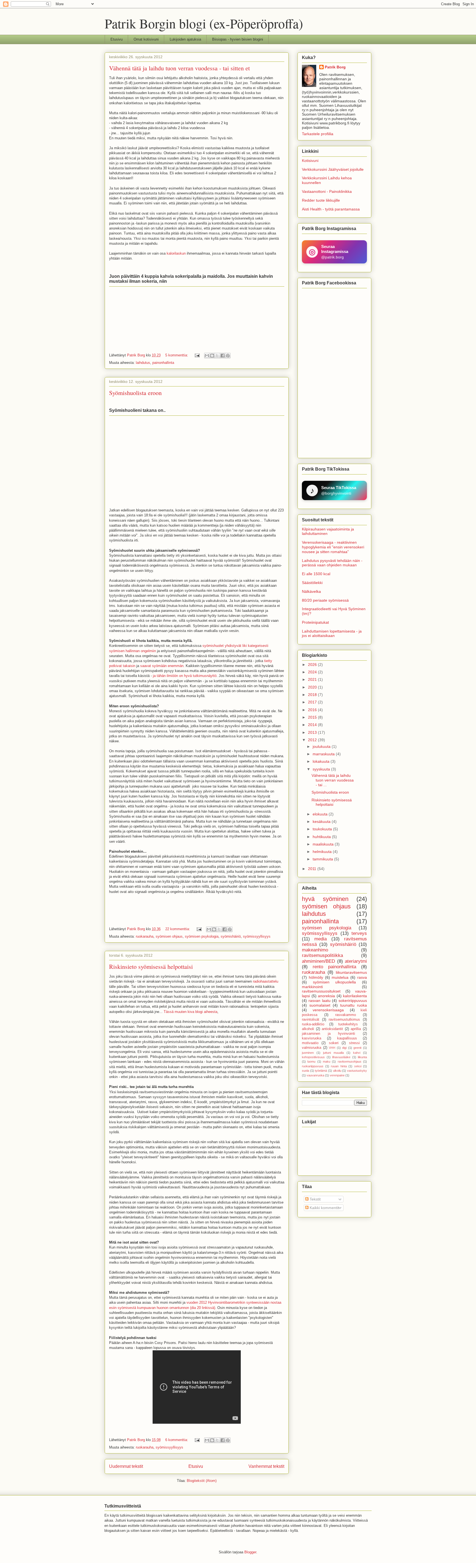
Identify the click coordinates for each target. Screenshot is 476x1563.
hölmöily (316, 977)
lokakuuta (322, 761)
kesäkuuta (322, 821)
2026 (313, 664)
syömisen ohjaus (169, 936)
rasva (362, 977)
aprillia (356, 1029)
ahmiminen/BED (318, 961)
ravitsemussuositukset (321, 991)
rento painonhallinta (334, 966)
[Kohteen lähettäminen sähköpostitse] (207, 355)
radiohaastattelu (265, 981)
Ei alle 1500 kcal (316, 574)
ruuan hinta (339, 1066)
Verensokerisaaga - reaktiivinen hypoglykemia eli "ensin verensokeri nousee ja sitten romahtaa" (333, 547)
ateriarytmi (356, 961)
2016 (313, 710)
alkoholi (308, 1029)
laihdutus (143, 363)
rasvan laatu (320, 1000)
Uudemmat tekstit (126, 1466)
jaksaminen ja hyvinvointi (328, 1034)
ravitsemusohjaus (349, 1061)
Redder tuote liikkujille (321, 200)
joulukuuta (322, 746)
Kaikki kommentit (324, 1207)
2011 (312, 868)
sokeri (334, 1043)
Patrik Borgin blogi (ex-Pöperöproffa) (204, 23)
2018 (313, 694)
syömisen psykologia (201, 936)
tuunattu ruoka (353, 1005)
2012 (313, 740)
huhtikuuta (322, 836)
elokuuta (321, 814)
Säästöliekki (312, 582)
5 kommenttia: (177, 355)
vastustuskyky (357, 1070)
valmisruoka (311, 1048)
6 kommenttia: (177, 1440)
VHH (332, 1047)
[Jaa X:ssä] (217, 355)
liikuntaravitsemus (351, 972)
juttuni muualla (333, 1052)
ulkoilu (337, 1070)
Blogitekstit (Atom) (202, 1481)
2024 (313, 672)
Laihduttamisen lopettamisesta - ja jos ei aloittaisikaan (332, 633)
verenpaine (337, 1075)
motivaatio (310, 1043)
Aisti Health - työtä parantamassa (331, 209)
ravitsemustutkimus (344, 1019)
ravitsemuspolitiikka (322, 955)
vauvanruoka (315, 1075)
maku (326, 1061)
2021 (313, 679)
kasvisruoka (311, 1038)
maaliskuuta (324, 844)
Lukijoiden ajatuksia (185, 39)
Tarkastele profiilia (317, 134)
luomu (311, 1061)
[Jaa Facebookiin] (222, 355)
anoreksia (326, 996)
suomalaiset (319, 1005)
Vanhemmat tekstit (266, 1466)
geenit (357, 1047)
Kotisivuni (310, 160)
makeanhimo (315, 950)
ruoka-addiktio (313, 1024)
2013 (313, 732)
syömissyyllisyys (257, 936)
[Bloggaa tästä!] (212, 355)
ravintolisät (310, 1019)
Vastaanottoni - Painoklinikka (327, 191)
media (320, 938)
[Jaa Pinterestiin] (228, 355)
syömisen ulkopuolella (334, 982)
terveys (359, 933)
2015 (313, 717)
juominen (308, 1052)
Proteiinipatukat (315, 622)
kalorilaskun (176, 253)
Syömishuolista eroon (135, 393)
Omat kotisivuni (146, 39)
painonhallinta (163, 363)
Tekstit (315, 1199)
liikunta (362, 1057)
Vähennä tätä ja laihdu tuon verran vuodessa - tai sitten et (179, 68)
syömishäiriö (231, 936)
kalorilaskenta (355, 996)
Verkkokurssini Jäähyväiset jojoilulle (333, 169)
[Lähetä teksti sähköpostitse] (197, 355)
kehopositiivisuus (313, 1057)
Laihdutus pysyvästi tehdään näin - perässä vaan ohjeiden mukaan (332, 562)
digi (344, 1047)
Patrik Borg (335, 67)
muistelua (340, 977)
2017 (313, 702)
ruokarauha (144, 936)
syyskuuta (322, 769)
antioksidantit (332, 1029)
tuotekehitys (348, 1024)
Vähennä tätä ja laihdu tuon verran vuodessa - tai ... (333, 780)
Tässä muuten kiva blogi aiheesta (190, 1012)
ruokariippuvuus (312, 1066)
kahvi (356, 1052)
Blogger (250, 1552)
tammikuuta (323, 859)
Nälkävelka (311, 591)
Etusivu (116, 39)
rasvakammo (345, 1015)
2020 (313, 687)
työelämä (321, 1070)
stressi (354, 1043)
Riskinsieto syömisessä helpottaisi (151, 966)
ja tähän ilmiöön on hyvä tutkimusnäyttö (185, 676)
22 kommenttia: (178, 929)
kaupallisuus (347, 1038)
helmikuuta (323, 851)
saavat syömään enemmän (161, 666)
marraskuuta (324, 754)
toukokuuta (323, 829)
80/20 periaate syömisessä (325, 600)
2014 (313, 724)
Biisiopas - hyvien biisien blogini (237, 39)
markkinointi (312, 987)
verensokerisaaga (328, 1010)
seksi (357, 1066)
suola (305, 1070)
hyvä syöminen (325, 898)
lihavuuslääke (341, 1057)
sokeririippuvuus (353, 1000)
